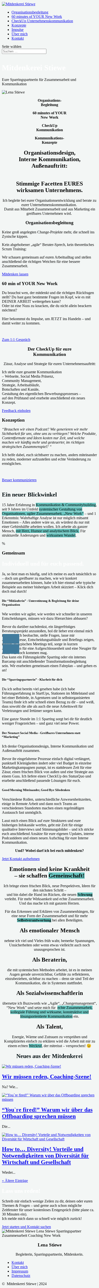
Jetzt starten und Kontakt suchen (26, 1227)
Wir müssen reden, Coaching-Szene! (46, 1076)
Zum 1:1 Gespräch (16, 340)
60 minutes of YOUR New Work (37, 16)
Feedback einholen (16, 411)
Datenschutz (21, 1276)
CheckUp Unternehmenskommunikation (42, 21)
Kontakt (18, 38)
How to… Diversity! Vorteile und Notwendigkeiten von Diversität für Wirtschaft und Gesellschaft (45, 1155)
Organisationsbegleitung (30, 12)
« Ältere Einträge (15, 1181)
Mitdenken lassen (15, 274)
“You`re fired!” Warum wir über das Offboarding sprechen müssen (47, 1113)
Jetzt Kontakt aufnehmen (21, 859)
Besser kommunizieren (19, 480)
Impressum (20, 1271)
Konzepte (19, 25)
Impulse (18, 30)
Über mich (20, 34)
